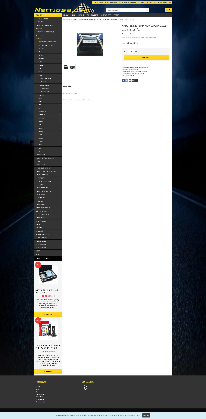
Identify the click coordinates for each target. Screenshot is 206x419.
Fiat (40, 68)
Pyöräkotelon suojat (44, 181)
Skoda (40, 135)
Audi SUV (41, 48)
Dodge (41, 65)
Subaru (41, 138)
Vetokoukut (41, 198)
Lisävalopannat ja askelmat (48, 45)
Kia (39, 108)
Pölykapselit (41, 185)
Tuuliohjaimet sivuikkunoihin (46, 171)
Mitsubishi (42, 118)
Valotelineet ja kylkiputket (46, 42)
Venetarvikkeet (41, 244)
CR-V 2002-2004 (44, 92)
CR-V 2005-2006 (44, 88)
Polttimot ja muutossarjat (45, 32)
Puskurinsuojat (42, 188)
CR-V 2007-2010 (44, 85)
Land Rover (42, 112)
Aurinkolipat (41, 155)
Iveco (40, 102)
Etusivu (66, 15)
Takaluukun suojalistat (45, 191)
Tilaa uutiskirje (128, 2)
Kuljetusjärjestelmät (43, 208)
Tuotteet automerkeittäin (44, 25)
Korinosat (39, 38)
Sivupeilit (40, 201)
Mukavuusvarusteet (42, 234)
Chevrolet (42, 55)
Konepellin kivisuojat (44, 168)
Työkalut (39, 228)
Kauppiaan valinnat (42, 19)
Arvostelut (67, 86)
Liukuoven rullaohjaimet (45, 158)
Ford (40, 72)
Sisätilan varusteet (42, 211)
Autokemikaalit (41, 221)
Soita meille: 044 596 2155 (106, 2)
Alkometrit (39, 22)
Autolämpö (39, 231)
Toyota (41, 145)
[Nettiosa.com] (65, 7)
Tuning (38, 224)
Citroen (41, 58)
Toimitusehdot (92, 15)
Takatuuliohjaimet (43, 175)
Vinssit (38, 251)
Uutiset (81, 15)
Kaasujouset (41, 204)
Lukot (39, 161)
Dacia (40, 62)
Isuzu (40, 98)
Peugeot (41, 128)
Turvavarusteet (41, 241)
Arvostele (149, 37)
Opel (40, 125)
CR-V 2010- (43, 82)
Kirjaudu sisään (164, 3)
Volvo (40, 148)
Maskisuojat (41, 165)
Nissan (41, 122)
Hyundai (41, 95)
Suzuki (41, 141)
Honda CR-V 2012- (45, 78)
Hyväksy (146, 415)
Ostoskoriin (146, 57)
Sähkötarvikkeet (41, 238)
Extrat (116, 15)
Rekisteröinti (146, 3)
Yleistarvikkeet (41, 248)
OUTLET (38, 254)
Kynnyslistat (41, 178)
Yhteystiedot (106, 15)
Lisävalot (39, 29)
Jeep (40, 105)
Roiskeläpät (41, 194)
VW (39, 151)
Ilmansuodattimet (42, 218)
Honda (41, 75)
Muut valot (39, 35)
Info (73, 15)
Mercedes (42, 115)
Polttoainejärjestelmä (43, 214)
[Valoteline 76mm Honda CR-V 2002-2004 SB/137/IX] (90, 44)
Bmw (40, 52)
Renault (41, 131)
